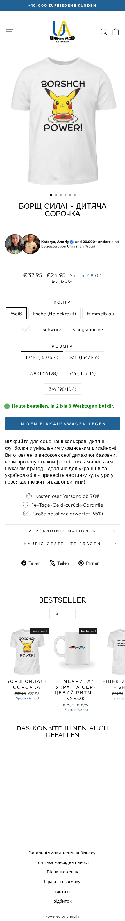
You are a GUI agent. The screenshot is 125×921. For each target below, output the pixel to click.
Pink (26, 329)
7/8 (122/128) (43, 373)
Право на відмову (62, 881)
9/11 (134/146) (84, 357)
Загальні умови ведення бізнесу (62, 852)
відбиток (62, 901)
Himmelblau (100, 313)
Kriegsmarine (87, 329)
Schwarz (51, 329)
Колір (62, 302)
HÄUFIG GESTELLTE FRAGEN (62, 543)
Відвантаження (62, 872)
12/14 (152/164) (42, 357)
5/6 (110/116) (82, 373)
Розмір (63, 346)
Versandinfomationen (62, 530)
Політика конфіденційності (62, 862)
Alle (62, 614)
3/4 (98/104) (62, 389)
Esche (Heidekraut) (54, 313)
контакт (63, 891)
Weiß (16, 313)
